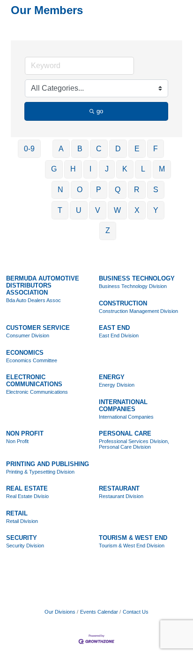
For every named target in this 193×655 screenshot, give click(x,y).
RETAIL (17, 513)
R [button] (137, 190)
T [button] (60, 210)
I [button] (90, 169)
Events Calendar (99, 612)
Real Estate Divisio (27, 496)
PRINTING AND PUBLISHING (47, 464)
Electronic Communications (37, 392)
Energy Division (116, 385)
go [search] (99, 111)
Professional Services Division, (134, 441)
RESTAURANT (119, 488)
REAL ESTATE (27, 488)
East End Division (119, 335)
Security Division (25, 545)
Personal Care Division (125, 447)
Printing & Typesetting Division (40, 472)
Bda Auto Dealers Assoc (33, 300)
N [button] (60, 190)
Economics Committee (31, 360)
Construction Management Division (138, 311)
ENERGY (112, 377)
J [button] (107, 169)
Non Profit (17, 441)
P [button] (98, 190)
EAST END (114, 327)
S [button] (155, 190)
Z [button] (107, 230)
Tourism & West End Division (131, 545)
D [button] (118, 149)
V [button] (97, 210)
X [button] (137, 210)
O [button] (79, 190)
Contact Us (135, 612)
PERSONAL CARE (125, 433)
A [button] (61, 149)
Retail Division (22, 521)
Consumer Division (27, 335)
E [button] (137, 149)
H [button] (73, 169)
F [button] (155, 149)
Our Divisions (60, 612)
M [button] (162, 169)
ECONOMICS (25, 352)
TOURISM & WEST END (133, 537)
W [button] (117, 210)
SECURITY (21, 537)
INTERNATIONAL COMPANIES (123, 405)
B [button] (79, 149)
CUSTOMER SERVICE (38, 327)
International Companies (126, 417)
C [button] (99, 149)
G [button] (54, 169)
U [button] (79, 210)
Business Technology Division (133, 286)
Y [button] (155, 210)
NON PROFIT (25, 433)
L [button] (143, 169)
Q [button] (117, 190)
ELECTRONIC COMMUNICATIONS (34, 381)
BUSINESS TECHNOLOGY (137, 278)
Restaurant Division (121, 496)
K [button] (124, 169)
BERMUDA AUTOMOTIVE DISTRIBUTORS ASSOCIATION (42, 285)
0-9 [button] (29, 149)
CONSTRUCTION (123, 303)
